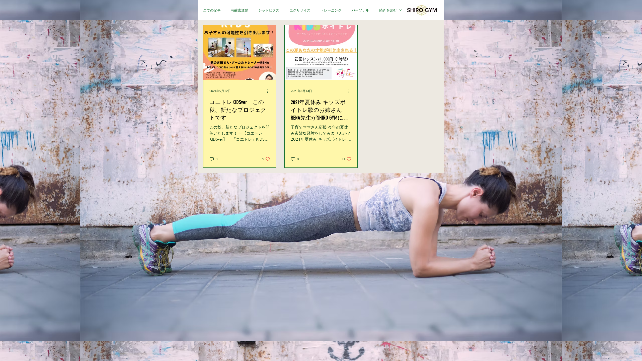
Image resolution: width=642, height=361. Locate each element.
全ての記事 (212, 10)
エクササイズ (299, 10)
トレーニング (331, 10)
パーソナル (360, 10)
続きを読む (388, 10)
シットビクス (268, 10)
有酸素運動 (239, 10)
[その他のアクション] (269, 91)
